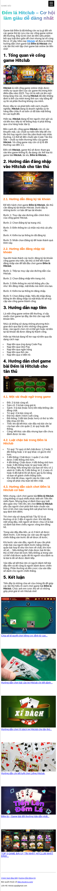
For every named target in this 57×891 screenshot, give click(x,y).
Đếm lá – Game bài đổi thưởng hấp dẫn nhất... (25, 816)
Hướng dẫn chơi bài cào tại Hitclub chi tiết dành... (27, 682)
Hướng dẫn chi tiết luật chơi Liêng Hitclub (23, 773)
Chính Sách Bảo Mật (9, 878)
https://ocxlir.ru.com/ (25, 882)
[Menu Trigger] (51, 4)
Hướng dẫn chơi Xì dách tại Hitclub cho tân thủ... (26, 729)
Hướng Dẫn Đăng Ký (27, 878)
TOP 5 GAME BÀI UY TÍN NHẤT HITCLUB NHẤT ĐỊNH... (27, 854)
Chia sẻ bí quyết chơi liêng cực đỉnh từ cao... (24, 635)
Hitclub (31, 41)
